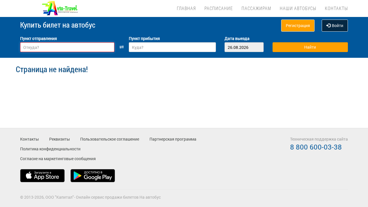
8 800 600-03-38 (316, 147)
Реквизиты (59, 139)
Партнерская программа (173, 139)
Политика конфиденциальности (50, 149)
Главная (186, 8)
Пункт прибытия (144, 38)
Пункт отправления (38, 38)
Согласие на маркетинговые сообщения (58, 158)
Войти (337, 25)
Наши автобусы (298, 8)
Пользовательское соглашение (109, 139)
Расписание (218, 8)
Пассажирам (256, 8)
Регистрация (298, 25)
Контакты (336, 8)
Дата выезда (237, 38)
